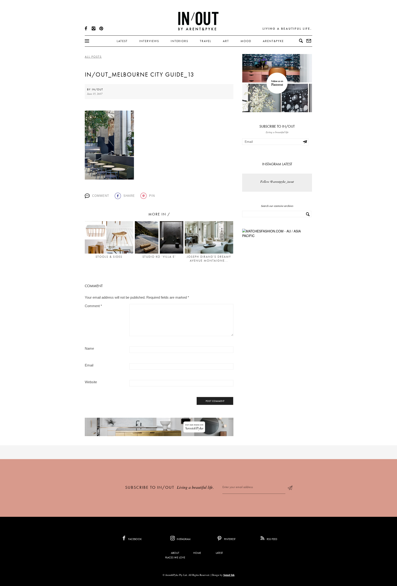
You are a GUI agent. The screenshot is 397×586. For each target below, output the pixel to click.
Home (197, 553)
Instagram (183, 539)
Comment (100, 195)
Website (91, 382)
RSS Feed (271, 539)
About (175, 553)
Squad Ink (229, 575)
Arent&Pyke (273, 41)
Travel (205, 41)
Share (129, 195)
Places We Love (175, 557)
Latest (122, 41)
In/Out (97, 89)
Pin (152, 195)
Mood (246, 41)
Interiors (179, 41)
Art (226, 41)
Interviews (149, 41)
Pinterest (229, 539)
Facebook (135, 539)
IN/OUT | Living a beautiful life (198, 20)
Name (89, 348)
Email (89, 365)
